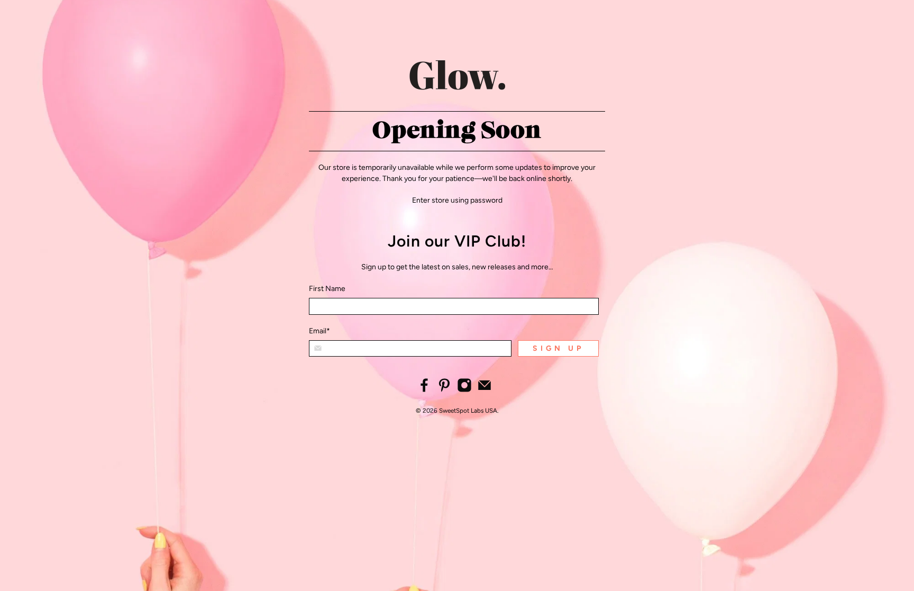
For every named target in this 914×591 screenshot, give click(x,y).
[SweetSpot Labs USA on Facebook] (424, 390)
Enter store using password (457, 200)
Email (319, 330)
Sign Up (558, 348)
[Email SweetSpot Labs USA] (484, 390)
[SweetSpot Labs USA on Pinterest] (444, 390)
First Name (327, 288)
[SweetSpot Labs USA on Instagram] (464, 390)
